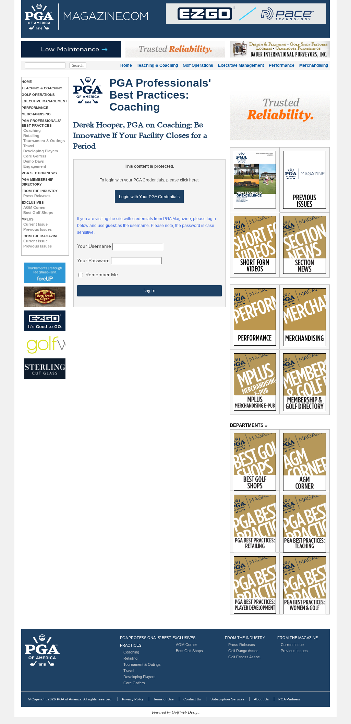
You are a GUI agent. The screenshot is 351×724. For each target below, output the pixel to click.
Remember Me (101, 274)
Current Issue (35, 224)
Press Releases (36, 196)
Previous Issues (37, 229)
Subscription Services (227, 699)
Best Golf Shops (38, 213)
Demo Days (33, 161)
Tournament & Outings (44, 141)
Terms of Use (163, 699)
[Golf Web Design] (45, 344)
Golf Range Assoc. (243, 651)
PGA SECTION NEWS (39, 173)
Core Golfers (34, 156)
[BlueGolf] (45, 273)
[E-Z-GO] (45, 320)
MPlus (28, 219)
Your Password (93, 260)
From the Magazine (40, 236)
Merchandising (313, 65)
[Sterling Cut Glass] (45, 368)
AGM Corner (34, 207)
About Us (261, 699)
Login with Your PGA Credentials (149, 196)
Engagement (34, 166)
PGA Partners (289, 699)
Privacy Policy (133, 699)
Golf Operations (198, 65)
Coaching (32, 130)
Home (126, 65)
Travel (28, 146)
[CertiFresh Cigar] (45, 297)
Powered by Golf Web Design (175, 712)
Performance (281, 65)
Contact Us (192, 699)
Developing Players (40, 151)
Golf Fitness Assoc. (244, 657)
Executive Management (241, 65)
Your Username (94, 246)
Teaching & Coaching (157, 65)
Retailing (31, 136)
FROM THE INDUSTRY (40, 191)
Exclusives (33, 202)
